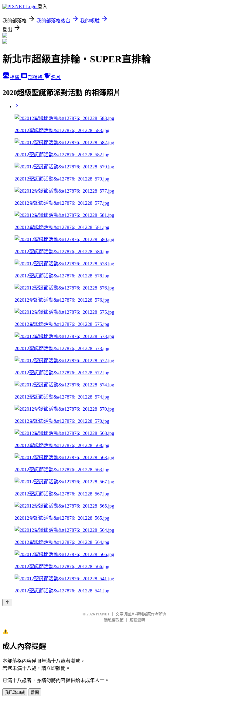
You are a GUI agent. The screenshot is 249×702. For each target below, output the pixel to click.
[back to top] (7, 602)
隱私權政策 (114, 620)
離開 (35, 692)
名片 (56, 77)
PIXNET (103, 614)
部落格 (36, 77)
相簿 (15, 77)
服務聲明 (137, 620)
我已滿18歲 (15, 692)
